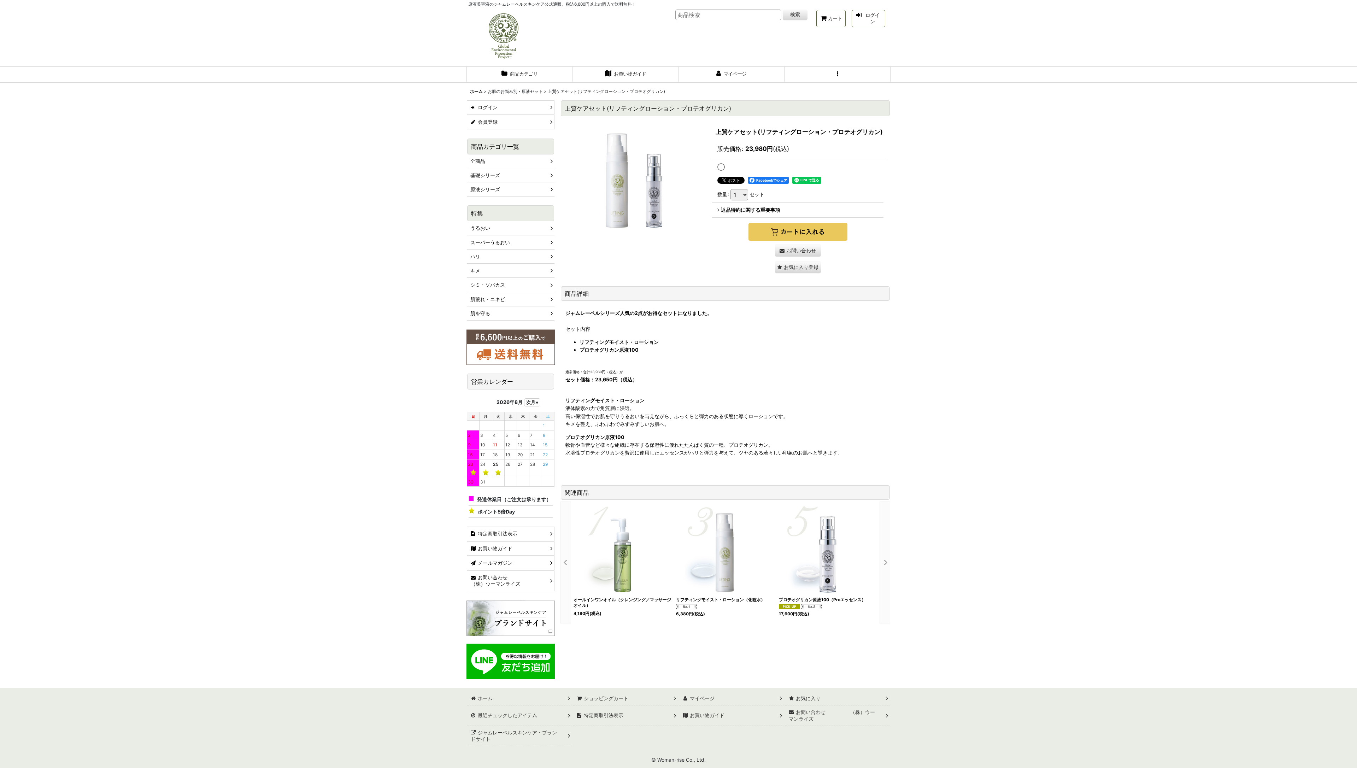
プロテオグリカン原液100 (609, 350)
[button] (838, 74)
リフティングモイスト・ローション (619, 342)
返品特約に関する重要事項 (750, 210)
